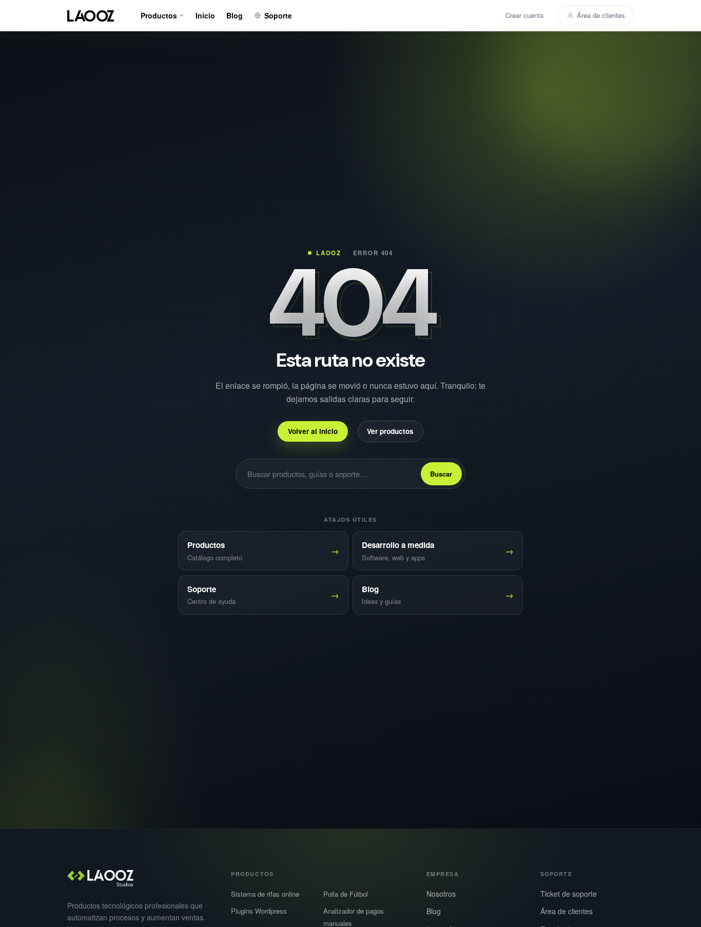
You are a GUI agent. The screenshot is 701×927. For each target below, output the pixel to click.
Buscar (441, 474)
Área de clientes (601, 15)
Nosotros (441, 893)
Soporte (278, 15)
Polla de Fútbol (345, 894)
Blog (234, 15)
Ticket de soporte (568, 893)
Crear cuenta (524, 15)
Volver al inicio (313, 431)
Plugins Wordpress (259, 911)
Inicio (205, 15)
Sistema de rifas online (265, 894)
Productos (159, 15)
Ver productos (390, 431)
